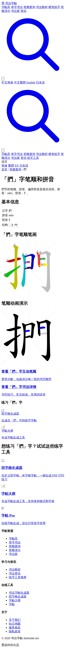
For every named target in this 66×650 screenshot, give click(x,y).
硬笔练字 (54, 7)
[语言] (2, 79)
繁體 (11, 165)
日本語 (40, 82)
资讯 (23, 10)
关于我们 (15, 619)
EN (17, 165)
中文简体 (7, 82)
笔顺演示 (15, 550)
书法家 (15, 10)
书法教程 (42, 7)
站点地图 (15, 623)
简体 (4, 165)
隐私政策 (15, 631)
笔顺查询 (29, 7)
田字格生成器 (17, 596)
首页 (4, 169)
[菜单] (2, 150)
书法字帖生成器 (19, 592)
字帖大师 (15, 600)
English (30, 82)
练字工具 (33, 157)
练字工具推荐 (17, 577)
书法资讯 (15, 573)
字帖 (12, 604)
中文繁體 (20, 82)
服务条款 (15, 627)
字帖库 (5, 7)
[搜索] (33, 75)
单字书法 (17, 7)
